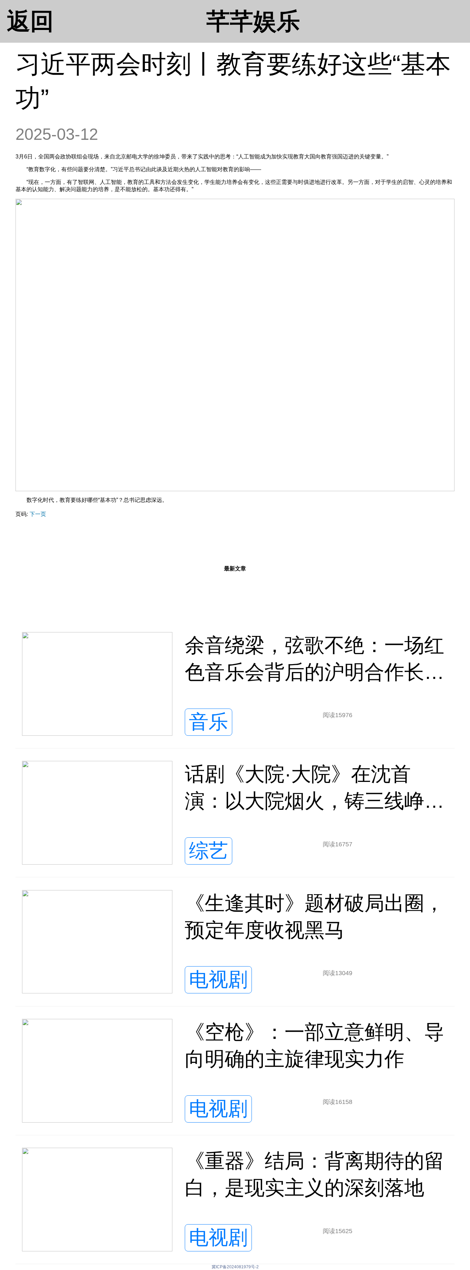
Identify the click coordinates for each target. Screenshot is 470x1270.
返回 (30, 21)
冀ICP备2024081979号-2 (235, 1266)
